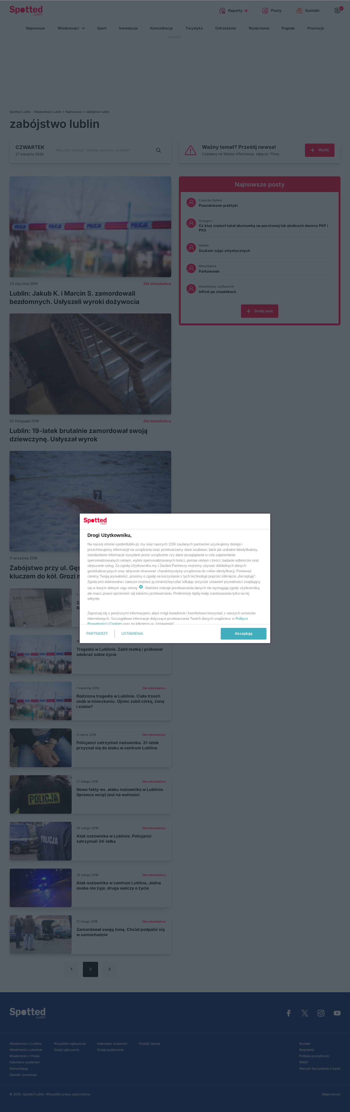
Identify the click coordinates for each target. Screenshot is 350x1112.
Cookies (115, 624)
